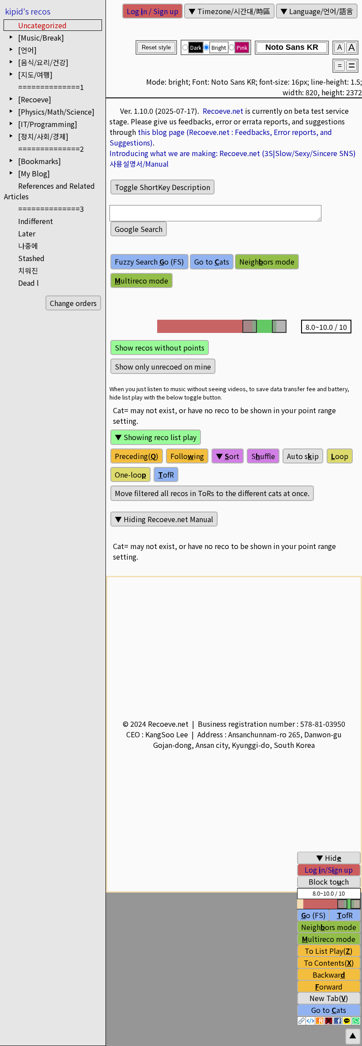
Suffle (263, 456)
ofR (166, 474)
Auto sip (303, 456)
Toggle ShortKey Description (162, 187)
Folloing (187, 456)
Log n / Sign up (152, 11)
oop (339, 456)
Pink (242, 47)
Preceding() (136, 456)
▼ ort (227, 456)
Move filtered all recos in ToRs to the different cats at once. (212, 493)
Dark (195, 47)
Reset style (156, 47)
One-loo (130, 474)
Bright (218, 47)
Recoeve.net (223, 110)
